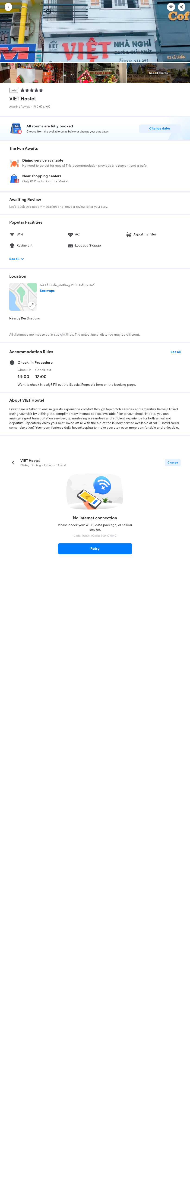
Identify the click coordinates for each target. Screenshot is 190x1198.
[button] (23, 297)
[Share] (181, 7)
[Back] (8, 7)
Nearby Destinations (24, 318)
